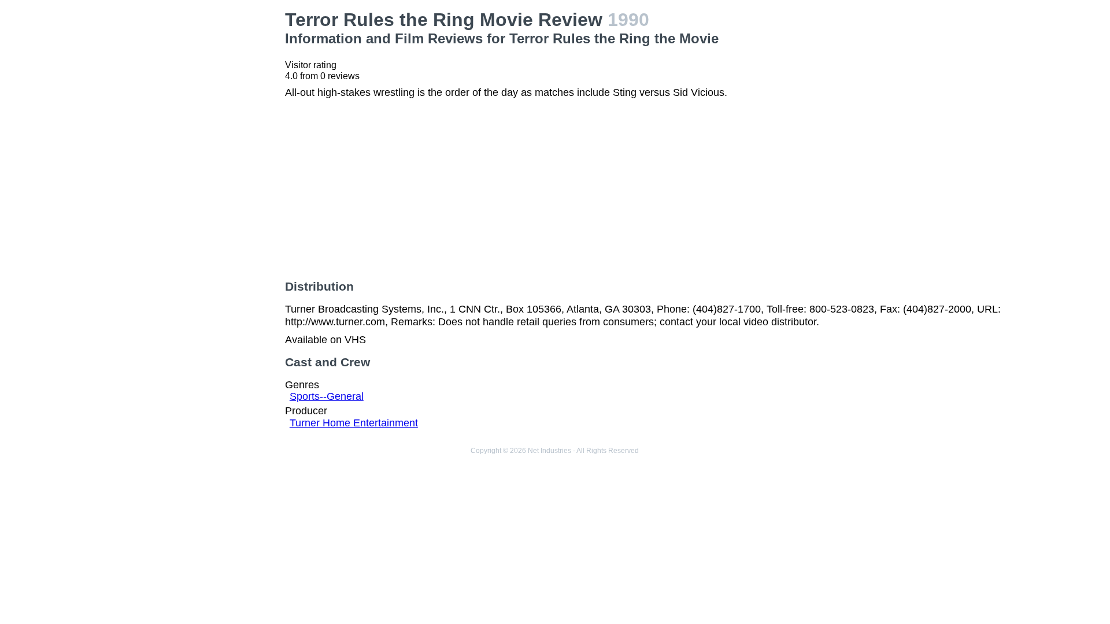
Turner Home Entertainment (354, 423)
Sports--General (327, 396)
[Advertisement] (191, 81)
